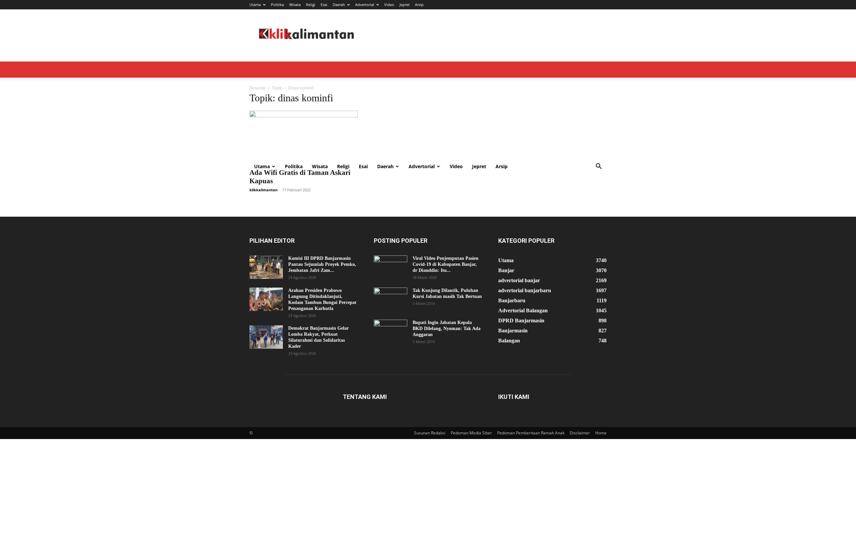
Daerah (339, 4)
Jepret (405, 4)
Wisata (295, 4)
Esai (324, 4)
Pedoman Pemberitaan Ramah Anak (530, 433)
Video (389, 4)
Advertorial (364, 4)
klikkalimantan (263, 189)
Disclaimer (580, 433)
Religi (310, 4)
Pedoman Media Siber (471, 433)
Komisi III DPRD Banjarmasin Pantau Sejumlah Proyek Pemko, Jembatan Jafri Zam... (322, 264)
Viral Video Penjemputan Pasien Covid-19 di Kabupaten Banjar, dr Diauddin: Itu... (445, 264)
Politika (277, 4)
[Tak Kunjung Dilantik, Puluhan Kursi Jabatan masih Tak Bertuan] (390, 299)
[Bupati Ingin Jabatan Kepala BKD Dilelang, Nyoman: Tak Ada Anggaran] (390, 331)
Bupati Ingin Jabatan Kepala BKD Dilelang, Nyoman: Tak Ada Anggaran (446, 328)
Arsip (419, 4)
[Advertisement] (428, 108)
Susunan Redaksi (429, 433)
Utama (255, 4)
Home (601, 433)
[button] (599, 167)
